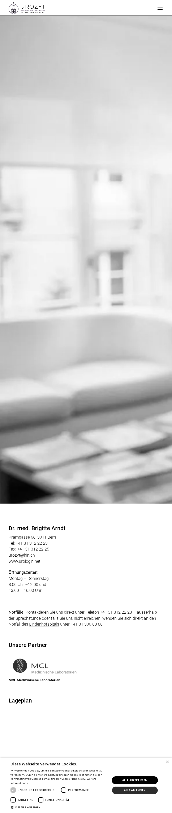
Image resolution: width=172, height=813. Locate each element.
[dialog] (86, 785)
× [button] (167, 762)
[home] (27, 8)
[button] (159, 8)
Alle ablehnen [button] (135, 790)
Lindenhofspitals (44, 624)
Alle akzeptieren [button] (134, 780)
